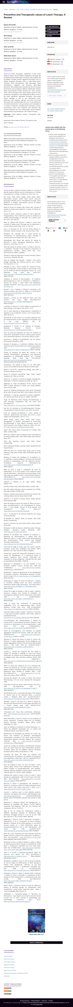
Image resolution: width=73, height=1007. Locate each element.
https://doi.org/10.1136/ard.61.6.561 (15, 856)
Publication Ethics (9, 962)
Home (6, 9)
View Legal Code (37, 1004)
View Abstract (53, 26)
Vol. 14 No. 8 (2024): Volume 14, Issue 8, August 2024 (34, 9)
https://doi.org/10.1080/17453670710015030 (18, 881)
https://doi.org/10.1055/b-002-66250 (15, 532)
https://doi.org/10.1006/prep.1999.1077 (16, 609)
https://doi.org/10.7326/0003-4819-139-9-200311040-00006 (22, 849)
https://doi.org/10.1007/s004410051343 (16, 831)
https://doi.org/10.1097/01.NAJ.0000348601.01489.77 (20, 688)
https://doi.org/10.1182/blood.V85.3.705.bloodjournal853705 (23, 661)
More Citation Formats (55, 95)
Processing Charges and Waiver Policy (16, 973)
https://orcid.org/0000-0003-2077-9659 (13, 42)
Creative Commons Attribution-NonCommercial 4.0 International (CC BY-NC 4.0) (58, 143)
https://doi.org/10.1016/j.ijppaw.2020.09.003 (18, 360)
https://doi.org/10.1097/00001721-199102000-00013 (20, 586)
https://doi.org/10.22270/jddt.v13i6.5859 (16, 511)
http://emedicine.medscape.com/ (18, 714)
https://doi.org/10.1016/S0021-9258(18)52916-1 (18, 599)
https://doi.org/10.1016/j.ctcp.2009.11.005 (17, 405)
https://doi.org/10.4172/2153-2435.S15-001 (17, 789)
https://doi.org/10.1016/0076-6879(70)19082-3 (18, 330)
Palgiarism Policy (9, 965)
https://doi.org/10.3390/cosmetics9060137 (17, 901)
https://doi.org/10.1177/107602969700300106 (18, 544)
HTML (50, 36)
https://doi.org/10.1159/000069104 (30, 576)
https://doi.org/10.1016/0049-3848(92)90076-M (18, 465)
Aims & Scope (8, 956)
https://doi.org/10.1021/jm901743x (15, 628)
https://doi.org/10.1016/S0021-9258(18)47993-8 (18, 760)
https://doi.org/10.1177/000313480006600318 (18, 301)
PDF (49, 29)
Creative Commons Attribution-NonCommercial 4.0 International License (43, 1002)
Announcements (24, 1001)
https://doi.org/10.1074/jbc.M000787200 (16, 617)
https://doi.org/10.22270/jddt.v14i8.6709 (18, 127)
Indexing (6, 976)
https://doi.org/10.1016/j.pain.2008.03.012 (17, 870)
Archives (12, 9)
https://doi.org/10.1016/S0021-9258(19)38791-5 (18, 647)
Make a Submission (36, 942)
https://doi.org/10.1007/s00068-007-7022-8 (17, 707)
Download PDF (53, 32)
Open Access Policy (10, 970)
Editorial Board (35, 1001)
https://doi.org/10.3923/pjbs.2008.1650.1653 (18, 293)
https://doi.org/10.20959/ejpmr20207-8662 (20, 427)
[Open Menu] (4, 2)
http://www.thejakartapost (12, 796)
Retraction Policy (9, 967)
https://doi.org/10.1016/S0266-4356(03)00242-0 (18, 274)
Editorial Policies (9, 959)
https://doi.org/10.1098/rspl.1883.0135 (16, 323)
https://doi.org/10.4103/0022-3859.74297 (17, 699)
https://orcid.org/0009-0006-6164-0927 (13, 31)
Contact (51, 1001)
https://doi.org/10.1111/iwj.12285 (30, 837)
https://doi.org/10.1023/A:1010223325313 (17, 350)
